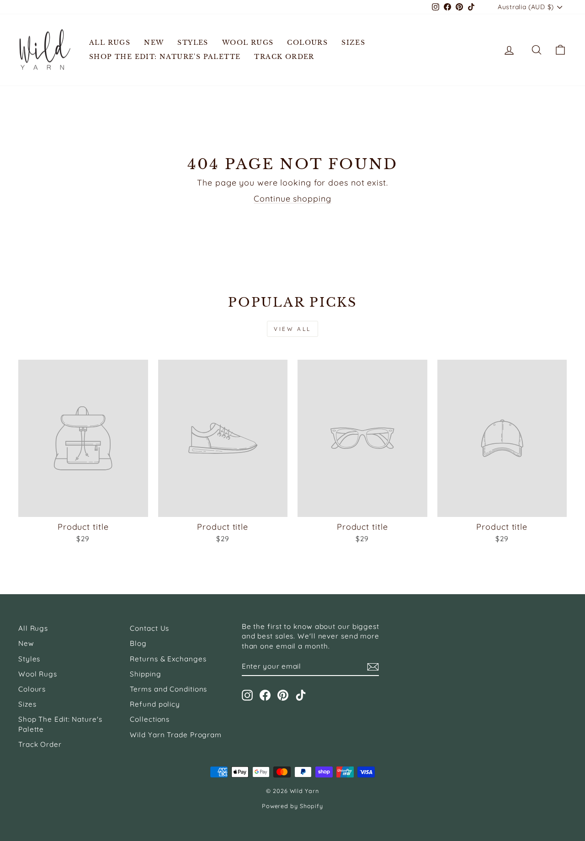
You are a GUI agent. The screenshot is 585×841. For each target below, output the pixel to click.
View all (292, 328)
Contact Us (149, 628)
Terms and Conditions (168, 689)
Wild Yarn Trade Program (176, 734)
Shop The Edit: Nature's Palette (164, 57)
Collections (150, 719)
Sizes (353, 42)
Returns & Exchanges (168, 659)
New (154, 42)
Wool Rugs (248, 42)
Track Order (284, 57)
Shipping (145, 674)
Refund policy (155, 704)
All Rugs (109, 42)
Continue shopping (292, 198)
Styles (192, 42)
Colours (307, 42)
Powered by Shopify (292, 805)
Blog (138, 643)
